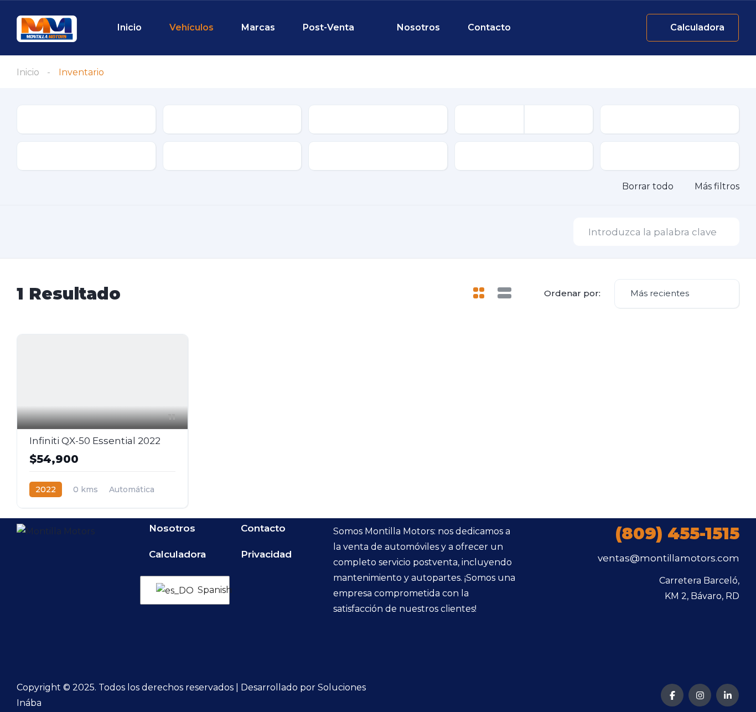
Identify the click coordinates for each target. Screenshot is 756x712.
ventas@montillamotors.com (668, 558)
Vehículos (191, 27)
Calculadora (177, 554)
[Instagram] (699, 695)
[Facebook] (672, 695)
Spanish (206, 590)
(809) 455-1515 (677, 533)
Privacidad (266, 554)
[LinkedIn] (727, 695)
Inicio (129, 27)
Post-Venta (328, 27)
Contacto (489, 27)
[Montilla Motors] (47, 29)
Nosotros (418, 27)
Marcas (258, 27)
